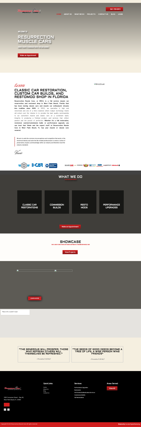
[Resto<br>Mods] (84, 195)
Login (120, 14)
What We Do (79, 14)
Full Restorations (79, 397)
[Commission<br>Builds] (57, 195)
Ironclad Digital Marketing (132, 424)
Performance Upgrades (81, 387)
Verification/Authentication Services (84, 392)
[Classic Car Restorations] (29, 195)
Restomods (77, 390)
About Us (68, 14)
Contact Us (103, 14)
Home (58, 14)
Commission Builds (79, 395)
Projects (91, 14)
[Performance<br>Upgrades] (111, 195)
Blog (113, 14)
